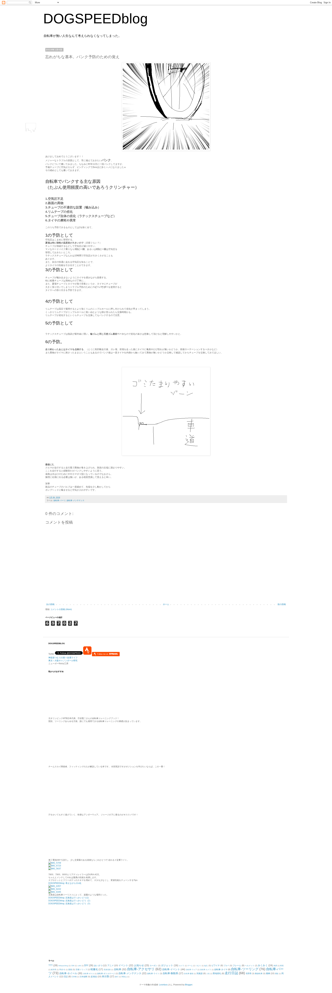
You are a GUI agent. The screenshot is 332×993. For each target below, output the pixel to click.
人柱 (208, 973)
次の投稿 (50, 604)
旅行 (116, 977)
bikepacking (63, 966)
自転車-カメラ (205, 970)
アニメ (110, 965)
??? (50, 965)
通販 (276, 973)
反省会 (94, 976)
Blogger (188, 984)
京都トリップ (81, 969)
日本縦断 (83, 977)
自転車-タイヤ (220, 969)
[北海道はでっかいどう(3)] (54, 892)
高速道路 (107, 970)
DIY (86, 965)
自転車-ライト (153, 973)
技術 (70, 969)
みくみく (263, 965)
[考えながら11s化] (54, 863)
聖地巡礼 (217, 973)
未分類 (105, 976)
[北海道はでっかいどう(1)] (54, 886)
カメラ (181, 966)
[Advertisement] (70, 931)
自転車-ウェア (191, 970)
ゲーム (190, 966)
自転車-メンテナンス (75, 500)
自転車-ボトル (88, 973)
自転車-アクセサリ (141, 969)
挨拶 (275, 966)
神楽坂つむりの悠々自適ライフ (62, 657)
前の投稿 (282, 604)
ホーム (166, 604)
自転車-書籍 (188, 973)
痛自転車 (258, 973)
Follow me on (103, 654)
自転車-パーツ (59, 500)
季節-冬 (62, 970)
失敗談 (199, 973)
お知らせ (139, 965)
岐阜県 (53, 970)
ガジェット (167, 965)
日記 (66, 976)
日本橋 (74, 977)
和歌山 (124, 977)
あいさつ (98, 965)
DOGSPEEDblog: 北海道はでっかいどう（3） (69, 903)
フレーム (237, 965)
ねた (206, 965)
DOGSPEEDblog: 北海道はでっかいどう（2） (69, 900)
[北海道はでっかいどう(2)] (54, 889)
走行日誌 (231, 973)
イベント (123, 965)
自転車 (117, 969)
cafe (79, 966)
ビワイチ (215, 965)
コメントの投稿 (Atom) (61, 609)
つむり (198, 966)
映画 (282, 966)
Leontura (163, 984)
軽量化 (94, 969)
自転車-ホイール (68, 973)
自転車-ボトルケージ (106, 973)
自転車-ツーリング (245, 969)
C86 (72, 966)
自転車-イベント (171, 969)
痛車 (268, 973)
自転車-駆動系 (170, 973)
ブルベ (226, 965)
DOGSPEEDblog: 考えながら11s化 (64, 883)
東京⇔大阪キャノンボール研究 (62, 660)
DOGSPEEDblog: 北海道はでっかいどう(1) (68, 897)
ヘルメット (249, 965)
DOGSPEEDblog (95, 18)
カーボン (153, 965)
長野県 (248, 973)
